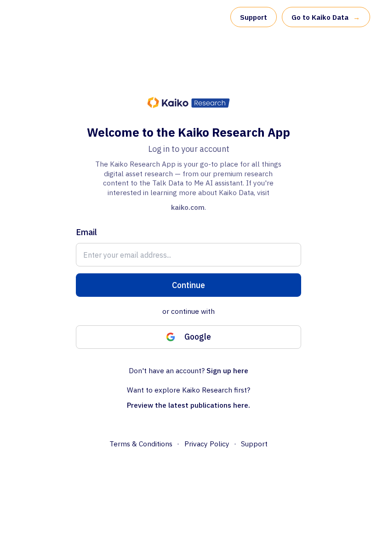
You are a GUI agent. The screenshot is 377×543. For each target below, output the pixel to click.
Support (253, 17)
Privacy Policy (206, 443)
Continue (188, 285)
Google (197, 336)
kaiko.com (188, 207)
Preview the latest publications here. (188, 405)
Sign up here (227, 370)
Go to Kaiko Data (325, 17)
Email (86, 232)
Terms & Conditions (140, 443)
